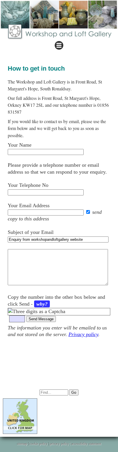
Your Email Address (29, 205)
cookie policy (39, 444)
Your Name (20, 145)
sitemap (22, 444)
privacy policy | (60, 444)
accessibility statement (86, 444)
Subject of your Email (31, 232)
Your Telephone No (28, 185)
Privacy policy (83, 334)
